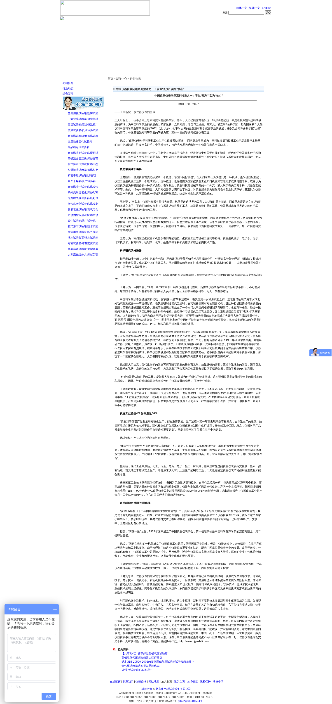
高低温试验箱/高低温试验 (83, 135)
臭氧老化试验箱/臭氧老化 (83, 209)
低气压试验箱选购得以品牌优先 (140, 665)
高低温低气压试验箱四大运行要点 (142, 657)
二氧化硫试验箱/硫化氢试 (83, 119)
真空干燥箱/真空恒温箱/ (82, 181)
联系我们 (128, 681)
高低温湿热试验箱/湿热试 (83, 152)
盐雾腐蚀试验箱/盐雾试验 (83, 113)
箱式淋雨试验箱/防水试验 (83, 226)
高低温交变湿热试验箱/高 (83, 158)
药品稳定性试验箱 (78, 147)
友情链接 (192, 681)
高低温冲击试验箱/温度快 (83, 186)
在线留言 (115, 681)
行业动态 (68, 88)
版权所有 (146, 688)
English (266, 7)
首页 (74, 65)
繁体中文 (254, 7)
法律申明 (218, 681)
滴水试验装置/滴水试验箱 (83, 237)
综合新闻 (68, 93)
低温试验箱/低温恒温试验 (83, 130)
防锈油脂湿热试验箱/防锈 (83, 215)
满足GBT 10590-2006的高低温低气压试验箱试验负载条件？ (158, 661)
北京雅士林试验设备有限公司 (173, 688)
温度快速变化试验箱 (80, 141)
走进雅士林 (99, 65)
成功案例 (174, 65)
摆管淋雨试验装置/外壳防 (83, 232)
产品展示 (149, 65)
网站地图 (153, 681)
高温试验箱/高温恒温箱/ (82, 124)
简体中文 (241, 7)
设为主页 (179, 681)
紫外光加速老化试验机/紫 (83, 192)
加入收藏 (166, 681)
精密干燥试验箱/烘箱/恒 (82, 175)
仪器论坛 (141, 681)
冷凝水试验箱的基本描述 (137, 669)
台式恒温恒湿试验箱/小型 (83, 164)
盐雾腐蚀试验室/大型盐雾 (83, 249)
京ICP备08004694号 (190, 701)
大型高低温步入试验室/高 (83, 254)
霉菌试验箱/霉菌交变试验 (83, 243)
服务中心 (223, 65)
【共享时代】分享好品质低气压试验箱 (145, 653)
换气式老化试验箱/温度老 (83, 203)
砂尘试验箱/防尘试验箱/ (82, 220)
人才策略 (198, 65)
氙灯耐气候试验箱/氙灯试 (83, 198)
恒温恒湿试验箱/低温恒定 (83, 169)
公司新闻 (68, 83)
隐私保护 (205, 681)
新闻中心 (124, 65)
